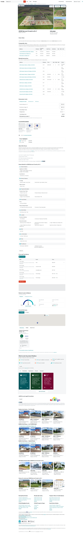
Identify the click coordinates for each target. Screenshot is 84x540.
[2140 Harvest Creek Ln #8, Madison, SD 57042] (24, 483)
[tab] (22, 257)
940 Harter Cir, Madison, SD (24, 55)
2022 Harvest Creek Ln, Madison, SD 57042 (27, 64)
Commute (42, 370)
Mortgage (35, 1)
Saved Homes (61, 1)
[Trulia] (20, 521)
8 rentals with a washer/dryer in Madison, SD (27, 442)
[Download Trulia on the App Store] (24, 521)
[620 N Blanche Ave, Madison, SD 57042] (59, 466)
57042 (32, 150)
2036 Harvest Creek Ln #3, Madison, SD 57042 (27, 71)
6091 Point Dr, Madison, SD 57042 (25, 82)
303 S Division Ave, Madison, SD (24, 53)
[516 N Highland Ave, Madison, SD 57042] (35, 414)
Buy (27, 1)
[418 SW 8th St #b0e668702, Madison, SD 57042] (24, 431)
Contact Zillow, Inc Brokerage (23, 519)
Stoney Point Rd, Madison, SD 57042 (25, 91)
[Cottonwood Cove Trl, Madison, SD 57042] (36, 483)
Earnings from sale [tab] (22, 101)
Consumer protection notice (33, 517)
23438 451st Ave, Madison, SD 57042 (26, 89)
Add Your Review (42, 391)
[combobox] (15, 2)
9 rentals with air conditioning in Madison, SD (27, 426)
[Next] (64, 416)
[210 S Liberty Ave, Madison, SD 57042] (36, 466)
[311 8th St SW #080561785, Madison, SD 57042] (24, 414)
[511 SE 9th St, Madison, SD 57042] (58, 448)
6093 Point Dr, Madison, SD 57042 (25, 85)
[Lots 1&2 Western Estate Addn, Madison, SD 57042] (24, 466)
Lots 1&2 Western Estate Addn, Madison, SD (27, 51)
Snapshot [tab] (21, 296)
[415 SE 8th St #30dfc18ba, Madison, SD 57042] (58, 414)
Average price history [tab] (28, 296)
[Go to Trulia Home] (3, 1)
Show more (21, 281)
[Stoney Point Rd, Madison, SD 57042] (47, 483)
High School (32, 327)
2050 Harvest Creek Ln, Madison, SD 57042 (27, 74)
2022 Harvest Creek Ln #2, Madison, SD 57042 (27, 68)
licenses (44, 514)
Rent (30, 1)
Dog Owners (31, 370)
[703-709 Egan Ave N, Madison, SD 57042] (47, 414)
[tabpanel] (42, 111)
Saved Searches (69, 1)
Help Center (37, 531)
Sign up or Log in (77, 1)
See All (21, 366)
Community (24, 370)
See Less (21, 250)
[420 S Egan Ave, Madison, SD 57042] (47, 466)
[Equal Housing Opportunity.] (29, 531)
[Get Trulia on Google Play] (31, 521)
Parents (36, 370)
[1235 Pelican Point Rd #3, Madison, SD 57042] (59, 483)
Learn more (55, 352)
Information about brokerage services (25, 517)
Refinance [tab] (37, 101)
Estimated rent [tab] (30, 101)
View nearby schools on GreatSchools (26, 350)
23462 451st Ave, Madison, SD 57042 (26, 79)
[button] (24, 2)
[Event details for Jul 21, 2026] (64, 262)
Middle (27, 327)
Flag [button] (27, 387)
